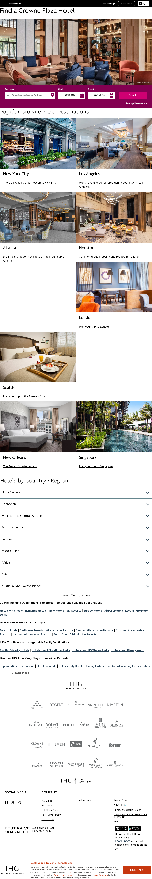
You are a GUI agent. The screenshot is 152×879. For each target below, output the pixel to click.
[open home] (4, 673)
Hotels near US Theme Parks (90, 650)
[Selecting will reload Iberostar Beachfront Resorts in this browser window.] (116, 724)
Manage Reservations (136, 103)
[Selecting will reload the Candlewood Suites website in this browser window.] (115, 764)
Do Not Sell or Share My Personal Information (130, 815)
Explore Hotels (85, 800)
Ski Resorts (73, 610)
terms (68, 872)
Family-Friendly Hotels (14, 650)
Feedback (119, 821)
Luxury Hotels (95, 666)
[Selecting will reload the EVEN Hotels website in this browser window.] (56, 744)
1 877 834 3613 (41, 830)
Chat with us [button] (15, 4)
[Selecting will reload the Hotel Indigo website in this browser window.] (35, 724)
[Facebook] (7, 802)
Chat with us (48, 819)
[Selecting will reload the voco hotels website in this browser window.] (68, 724)
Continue (137, 870)
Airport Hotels (113, 610)
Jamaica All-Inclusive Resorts (32, 634)
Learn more (122, 841)
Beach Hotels (8, 630)
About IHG (47, 801)
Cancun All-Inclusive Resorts (94, 630)
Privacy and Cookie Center (127, 810)
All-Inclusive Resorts (59, 630)
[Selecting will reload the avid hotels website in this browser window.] (37, 764)
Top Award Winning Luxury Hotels (128, 666)
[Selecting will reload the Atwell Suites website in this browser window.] (56, 764)
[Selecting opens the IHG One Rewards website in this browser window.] (76, 781)
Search (132, 95)
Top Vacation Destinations (17, 666)
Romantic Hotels (36, 610)
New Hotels (56, 610)
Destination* (10, 89)
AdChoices (119, 805)
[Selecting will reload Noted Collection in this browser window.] (51, 724)
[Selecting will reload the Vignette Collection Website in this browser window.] (95, 704)
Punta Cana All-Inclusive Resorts (75, 634)
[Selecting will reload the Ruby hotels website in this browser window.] (84, 724)
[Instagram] (19, 802)
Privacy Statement (99, 874)
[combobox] (30, 95)
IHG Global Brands (51, 810)
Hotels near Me (46, 666)
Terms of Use (120, 800)
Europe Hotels (93, 610)
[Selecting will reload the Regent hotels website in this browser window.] (56, 704)
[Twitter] (13, 802)
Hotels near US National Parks (51, 650)
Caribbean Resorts (32, 630)
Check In (61, 89)
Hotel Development (51, 815)
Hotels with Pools (11, 610)
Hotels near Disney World (127, 650)
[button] (143, 3)
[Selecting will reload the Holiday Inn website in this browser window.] (95, 744)
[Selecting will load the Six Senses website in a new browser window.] (37, 704)
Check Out (92, 89)
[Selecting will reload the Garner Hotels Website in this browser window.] (115, 744)
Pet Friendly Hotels (71, 666)
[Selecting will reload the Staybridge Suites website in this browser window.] (76, 764)
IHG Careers (48, 805)
